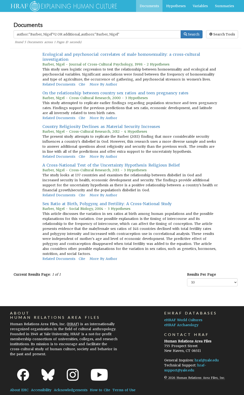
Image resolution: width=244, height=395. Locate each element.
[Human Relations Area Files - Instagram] (73, 375)
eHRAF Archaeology (181, 325)
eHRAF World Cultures (183, 320)
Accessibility (41, 390)
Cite (82, 84)
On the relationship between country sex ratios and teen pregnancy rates (115, 93)
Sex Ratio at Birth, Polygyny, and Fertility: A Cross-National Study (107, 203)
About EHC (19, 390)
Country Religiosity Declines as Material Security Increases (101, 126)
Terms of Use (123, 390)
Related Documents (58, 84)
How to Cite (100, 390)
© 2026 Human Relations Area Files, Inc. (194, 378)
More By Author (103, 84)
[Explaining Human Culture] (61, 6)
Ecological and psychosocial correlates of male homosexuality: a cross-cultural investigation (121, 57)
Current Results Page (32, 274)
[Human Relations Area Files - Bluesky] (48, 375)
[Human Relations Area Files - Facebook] (23, 375)
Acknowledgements (70, 390)
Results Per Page (201, 274)
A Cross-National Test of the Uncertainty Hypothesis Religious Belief (111, 165)
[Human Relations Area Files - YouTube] (99, 375)
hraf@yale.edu (207, 360)
